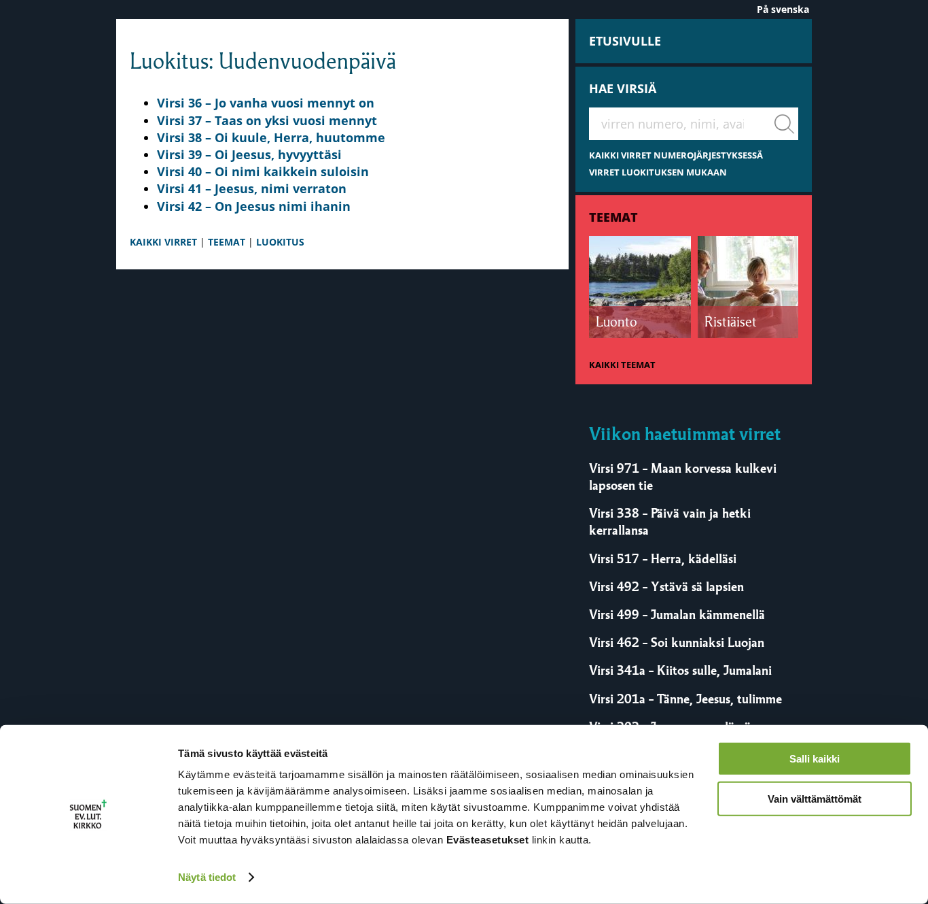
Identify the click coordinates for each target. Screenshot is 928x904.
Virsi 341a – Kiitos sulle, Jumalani (680, 670)
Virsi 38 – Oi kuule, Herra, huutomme (271, 137)
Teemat (613, 217)
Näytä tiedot (207, 877)
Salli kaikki (814, 759)
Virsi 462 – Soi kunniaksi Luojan (676, 642)
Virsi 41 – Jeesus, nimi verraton (251, 188)
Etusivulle (625, 41)
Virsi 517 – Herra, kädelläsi (662, 558)
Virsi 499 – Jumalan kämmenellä (677, 614)
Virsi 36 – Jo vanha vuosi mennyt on (265, 103)
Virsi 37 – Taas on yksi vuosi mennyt (267, 120)
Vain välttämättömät (814, 798)
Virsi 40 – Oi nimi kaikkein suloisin (263, 171)
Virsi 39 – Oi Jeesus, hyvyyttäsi (249, 154)
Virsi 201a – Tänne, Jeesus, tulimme (685, 698)
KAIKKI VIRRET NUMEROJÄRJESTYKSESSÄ (676, 155)
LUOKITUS (280, 241)
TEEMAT (226, 241)
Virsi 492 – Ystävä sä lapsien (666, 586)
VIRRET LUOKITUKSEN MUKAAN (658, 172)
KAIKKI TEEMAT (622, 365)
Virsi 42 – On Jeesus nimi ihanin (254, 206)
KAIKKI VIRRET (163, 241)
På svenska (783, 9)
